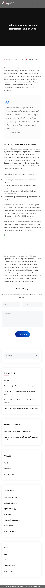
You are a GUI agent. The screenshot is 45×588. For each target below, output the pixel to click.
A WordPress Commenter (12, 431)
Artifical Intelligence (10, 503)
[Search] (35, 355)
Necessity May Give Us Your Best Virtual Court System (19, 401)
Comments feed (9, 565)
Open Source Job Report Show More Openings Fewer (21, 385)
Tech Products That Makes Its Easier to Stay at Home (19, 393)
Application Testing (10, 497)
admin (6, 437)
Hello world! (7, 380)
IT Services (7, 514)
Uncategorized (9, 525)
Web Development (10, 531)
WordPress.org (9, 571)
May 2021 (7, 462)
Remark (39, 586)
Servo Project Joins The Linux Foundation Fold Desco (21, 408)
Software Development (12, 519)
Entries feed (8, 559)
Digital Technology (33, 59)
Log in (6, 554)
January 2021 (8, 468)
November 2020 (9, 474)
